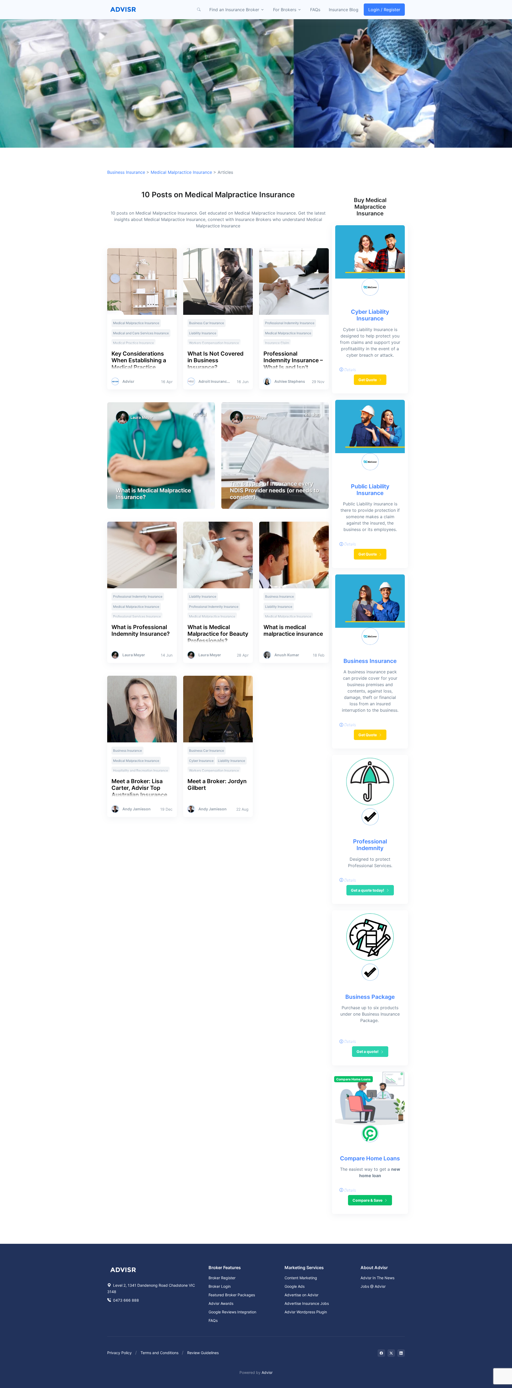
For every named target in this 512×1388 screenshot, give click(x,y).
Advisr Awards (221, 1303)
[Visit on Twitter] (391, 1353)
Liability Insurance (202, 333)
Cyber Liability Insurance (370, 315)
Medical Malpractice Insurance (181, 172)
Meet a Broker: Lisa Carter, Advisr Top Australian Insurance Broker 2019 (139, 791)
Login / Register (384, 9)
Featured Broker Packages (232, 1295)
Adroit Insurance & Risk (215, 381)
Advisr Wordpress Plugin (306, 1312)
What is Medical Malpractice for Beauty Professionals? (217, 634)
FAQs (315, 9)
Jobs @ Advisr (373, 1286)
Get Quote (368, 379)
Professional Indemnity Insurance (289, 323)
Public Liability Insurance (370, 489)
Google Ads (295, 1286)
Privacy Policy (119, 1352)
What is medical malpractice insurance (293, 630)
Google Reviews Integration (232, 1312)
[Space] (123, 1269)
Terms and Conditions (159, 1352)
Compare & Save (368, 1200)
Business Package (370, 996)
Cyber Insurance (201, 761)
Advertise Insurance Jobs (307, 1303)
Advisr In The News (377, 1278)
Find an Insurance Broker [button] (234, 9)
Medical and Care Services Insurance (141, 333)
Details (349, 369)
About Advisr (374, 1267)
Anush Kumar (286, 655)
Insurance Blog (343, 9)
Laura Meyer (141, 417)
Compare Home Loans (370, 1158)
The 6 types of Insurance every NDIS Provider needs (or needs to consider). (274, 490)
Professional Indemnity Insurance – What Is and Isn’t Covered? (293, 363)
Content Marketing (301, 1278)
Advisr (128, 381)
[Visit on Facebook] (381, 1353)
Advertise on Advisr (301, 1295)
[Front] (123, 9)
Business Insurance (126, 172)
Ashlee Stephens (289, 381)
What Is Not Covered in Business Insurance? (215, 360)
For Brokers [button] (284, 9)
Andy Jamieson (136, 809)
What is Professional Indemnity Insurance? (140, 630)
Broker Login (220, 1286)
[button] (198, 9)
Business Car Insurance (206, 323)
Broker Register (222, 1278)
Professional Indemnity (370, 844)
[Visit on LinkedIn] (401, 1353)
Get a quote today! (368, 890)
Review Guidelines (203, 1352)
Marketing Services (304, 1267)
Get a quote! (368, 1051)
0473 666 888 (125, 1300)
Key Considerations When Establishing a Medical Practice (138, 360)
